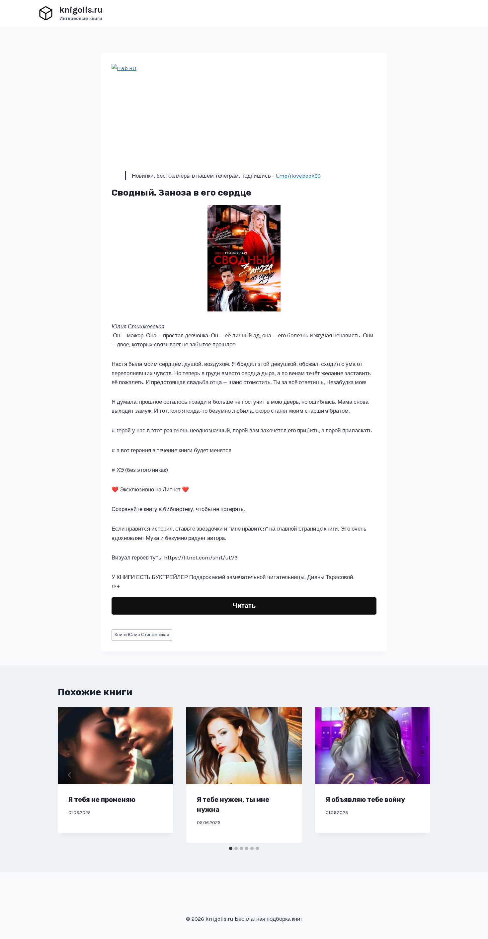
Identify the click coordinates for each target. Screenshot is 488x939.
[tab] (230, 848)
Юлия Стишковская (142, 634)
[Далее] (418, 775)
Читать (244, 606)
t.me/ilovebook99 (298, 175)
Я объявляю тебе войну (365, 800)
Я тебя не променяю (101, 800)
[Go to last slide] (70, 775)
